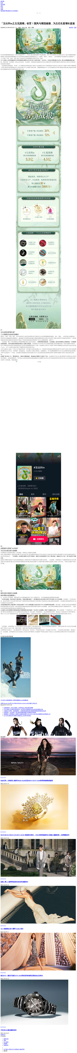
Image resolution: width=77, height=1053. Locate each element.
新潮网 (5, 1043)
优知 (5, 1040)
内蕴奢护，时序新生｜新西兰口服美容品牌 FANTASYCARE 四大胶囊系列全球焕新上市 (27, 714)
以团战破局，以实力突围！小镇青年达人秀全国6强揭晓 (18, 707)
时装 (2, 3)
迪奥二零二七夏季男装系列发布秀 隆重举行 (14, 882)
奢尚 (2, 6)
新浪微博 (3, 10)
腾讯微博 (8, 10)
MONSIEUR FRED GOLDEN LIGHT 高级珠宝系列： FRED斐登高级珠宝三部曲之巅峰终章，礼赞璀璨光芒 (35, 835)
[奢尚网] (21, 19)
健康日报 (6, 1039)
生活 (2, 7)
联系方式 (11, 1049)
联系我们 (15, 10)
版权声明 (22, 1049)
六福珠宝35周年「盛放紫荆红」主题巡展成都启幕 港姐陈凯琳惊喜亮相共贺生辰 (25, 711)
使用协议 (16, 1049)
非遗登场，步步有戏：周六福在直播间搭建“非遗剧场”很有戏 (20, 712)
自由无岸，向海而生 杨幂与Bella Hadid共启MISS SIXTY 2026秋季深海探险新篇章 (27, 780)
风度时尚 (6, 1045)
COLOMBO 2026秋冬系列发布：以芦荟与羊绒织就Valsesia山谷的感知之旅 (23, 709)
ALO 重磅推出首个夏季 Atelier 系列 (12, 929)
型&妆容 (3, 4)
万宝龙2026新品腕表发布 (8, 1030)
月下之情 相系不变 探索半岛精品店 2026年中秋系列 (17, 715)
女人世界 (6, 1042)
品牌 (2, 9)
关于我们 (6, 1049)
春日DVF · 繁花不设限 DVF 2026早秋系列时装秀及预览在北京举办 (22, 975)
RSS (12, 10)
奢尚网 (2, 1)
